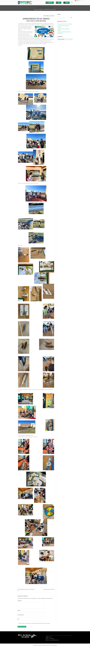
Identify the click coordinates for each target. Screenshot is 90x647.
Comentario (20, 600)
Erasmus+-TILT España (42, 645)
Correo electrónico (21, 614)
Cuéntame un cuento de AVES (48, 589)
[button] (54, 3)
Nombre (19, 610)
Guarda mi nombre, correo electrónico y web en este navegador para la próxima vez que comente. (34, 623)
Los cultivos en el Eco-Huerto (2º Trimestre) (63, 26)
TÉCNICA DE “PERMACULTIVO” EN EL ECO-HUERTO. (64, 32)
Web (18, 619)
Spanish (77, 0)
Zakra (51, 645)
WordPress (55, 645)
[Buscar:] (64, 17)
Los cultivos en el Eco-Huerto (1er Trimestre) (63, 29)
